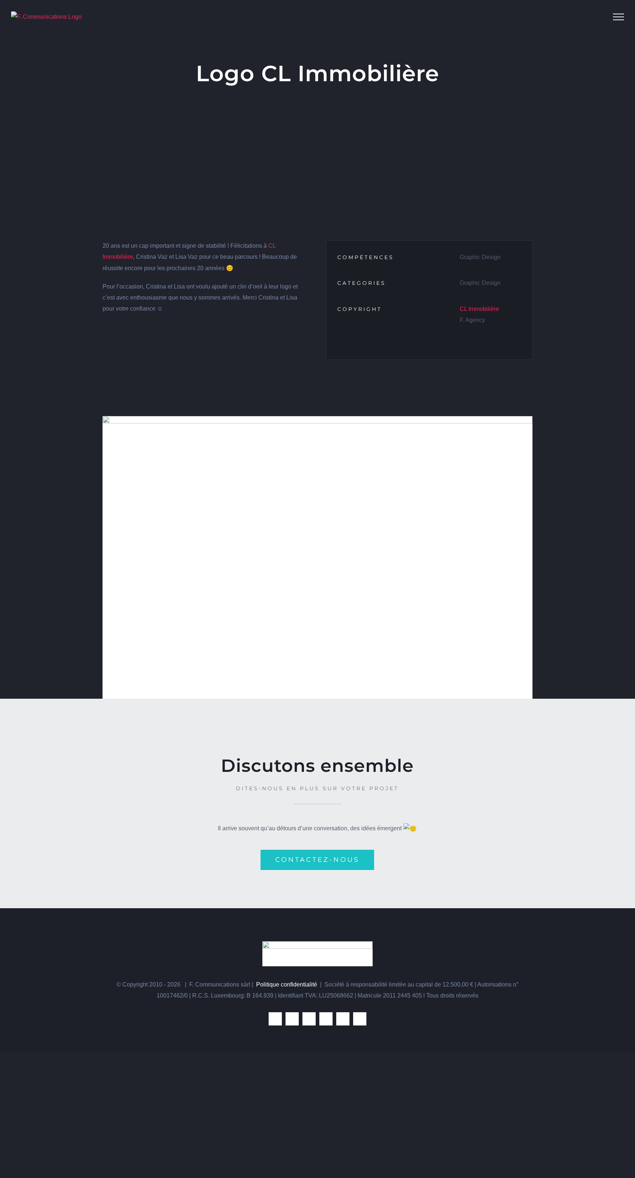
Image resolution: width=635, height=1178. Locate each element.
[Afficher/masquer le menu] (618, 17)
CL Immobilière (479, 309)
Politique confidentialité (286, 984)
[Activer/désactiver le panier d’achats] (597, 17)
